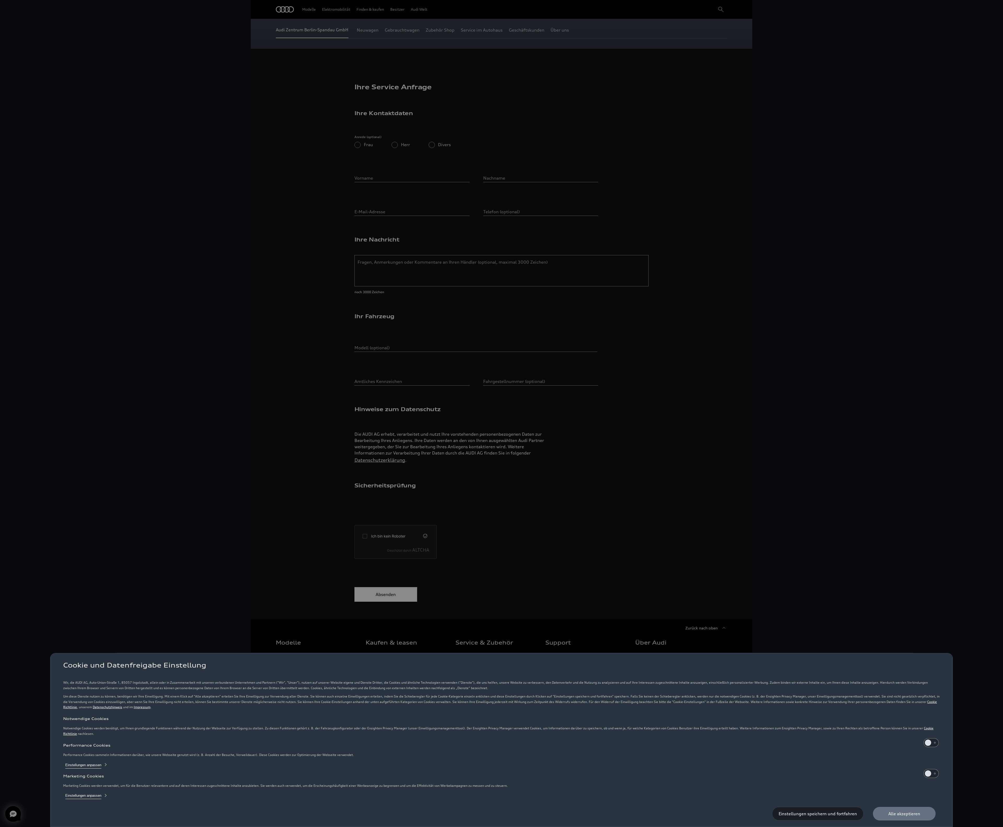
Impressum (142, 707)
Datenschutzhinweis (107, 707)
